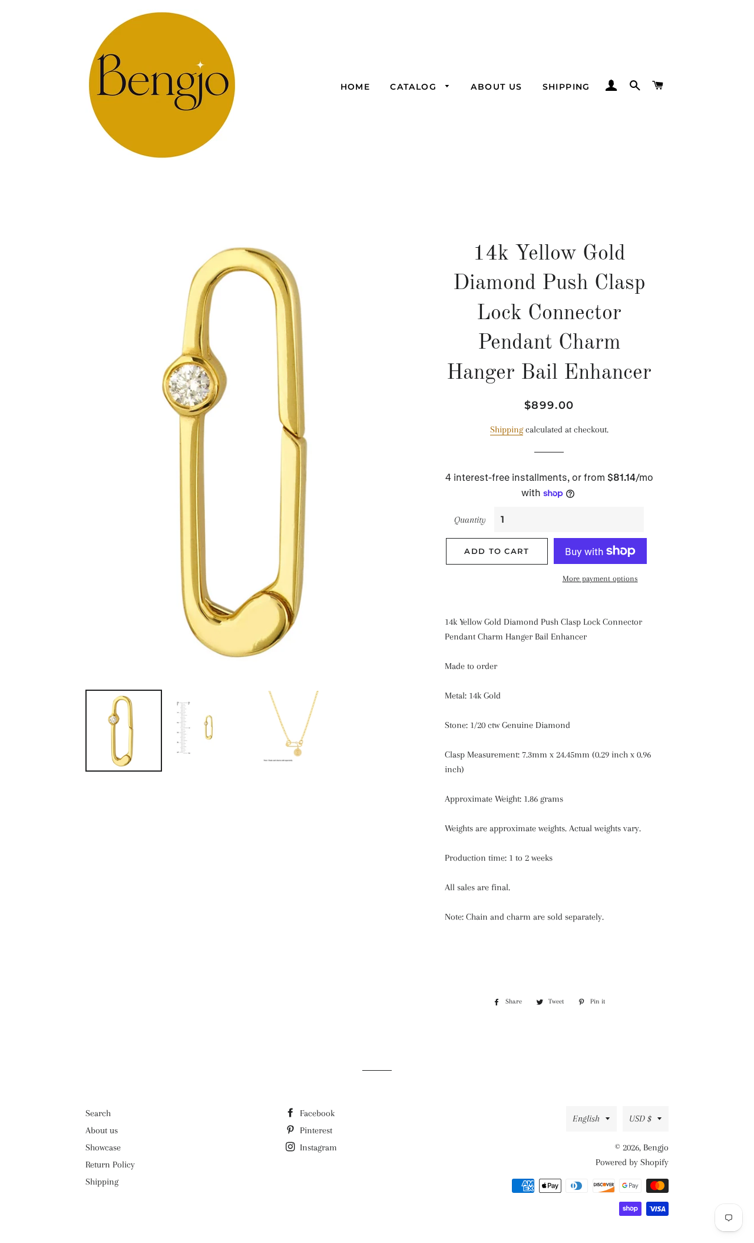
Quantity (470, 519)
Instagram (317, 1147)
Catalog (414, 86)
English (586, 1118)
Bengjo (656, 1147)
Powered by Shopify (632, 1162)
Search (98, 1113)
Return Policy (110, 1164)
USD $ (640, 1118)
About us (496, 86)
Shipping (566, 86)
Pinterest (314, 1130)
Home (355, 86)
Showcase (103, 1147)
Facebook (316, 1113)
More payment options (600, 578)
